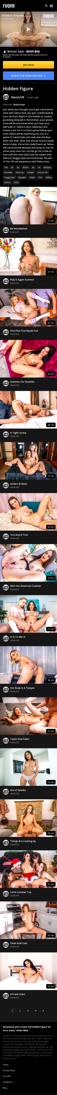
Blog (5, 1087)
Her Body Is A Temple (22, 688)
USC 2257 (7, 1076)
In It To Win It (17, 637)
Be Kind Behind (18, 228)
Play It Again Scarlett (22, 279)
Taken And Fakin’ (19, 739)
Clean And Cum (18, 943)
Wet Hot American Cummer (25, 585)
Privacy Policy (9, 1070)
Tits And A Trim (19, 534)
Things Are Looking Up (23, 841)
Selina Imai (19, 104)
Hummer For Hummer (22, 381)
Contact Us (7, 1082)
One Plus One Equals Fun (24, 330)
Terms (5, 1064)
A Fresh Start (17, 994)
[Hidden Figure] (28, 29)
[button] (46, 5)
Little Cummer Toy (20, 892)
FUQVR (9, 5)
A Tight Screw (18, 432)
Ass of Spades (18, 790)
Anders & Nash (18, 483)
